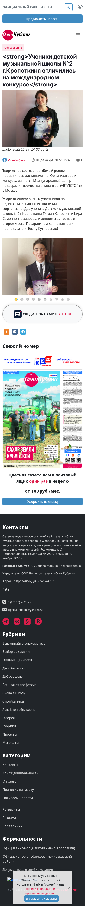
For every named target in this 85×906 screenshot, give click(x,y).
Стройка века (13, 701)
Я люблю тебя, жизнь (18, 709)
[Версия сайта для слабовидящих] (80, 7)
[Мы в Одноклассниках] (29, 623)
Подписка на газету (18, 789)
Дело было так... (14, 668)
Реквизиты (11, 809)
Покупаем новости (17, 798)
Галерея (8, 718)
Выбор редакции (16, 651)
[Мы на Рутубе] (40, 623)
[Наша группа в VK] (19, 623)
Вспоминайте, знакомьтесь (23, 643)
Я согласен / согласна (41, 898)
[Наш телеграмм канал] (8, 623)
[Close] (69, 888)
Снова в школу (13, 693)
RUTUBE (65, 314)
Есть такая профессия (19, 684)
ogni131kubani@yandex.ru (25, 610)
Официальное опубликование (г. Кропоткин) (38, 848)
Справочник (12, 826)
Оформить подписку (43, 501)
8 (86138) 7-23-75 (19, 602)
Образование (13, 47)
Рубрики (9, 726)
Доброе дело (12, 676)
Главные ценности (17, 660)
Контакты (10, 764)
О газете (9, 781)
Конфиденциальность (20, 773)
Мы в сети (10, 742)
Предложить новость (42, 19)
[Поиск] (68, 7)
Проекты (9, 734)
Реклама (9, 817)
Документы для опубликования (27, 869)
